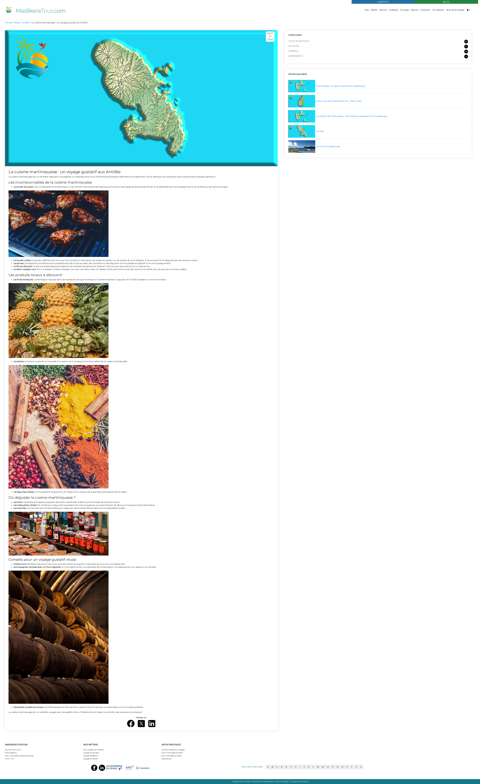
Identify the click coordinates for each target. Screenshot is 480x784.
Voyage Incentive (90, 759)
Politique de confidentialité (262, 782)
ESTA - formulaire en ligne (172, 753)
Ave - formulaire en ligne (172, 756)
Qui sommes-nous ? (13, 750)
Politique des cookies (241, 782)
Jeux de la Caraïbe (455, 10)
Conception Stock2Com (299, 782)
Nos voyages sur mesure (93, 750)
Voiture (383, 10)
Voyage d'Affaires (90, 756)
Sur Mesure (438, 10)
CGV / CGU (9, 759)
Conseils (25, 22)
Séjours (414, 10)
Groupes (404, 10)
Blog (17, 22)
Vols (367, 10)
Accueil (9, 22)
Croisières (393, 10)
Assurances (166, 759)
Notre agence (11, 753)
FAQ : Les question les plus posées (19, 756)
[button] (468, 10)
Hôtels (374, 10)
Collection (425, 10)
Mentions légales (281, 782)
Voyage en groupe (91, 753)
